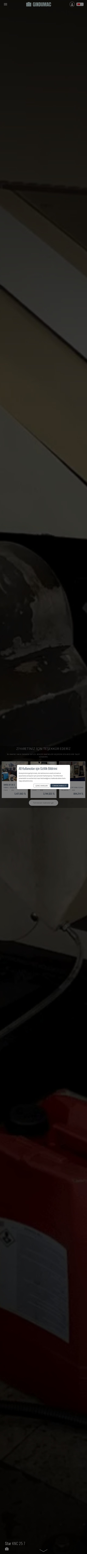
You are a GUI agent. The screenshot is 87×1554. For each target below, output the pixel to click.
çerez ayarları (41, 786)
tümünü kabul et (59, 786)
